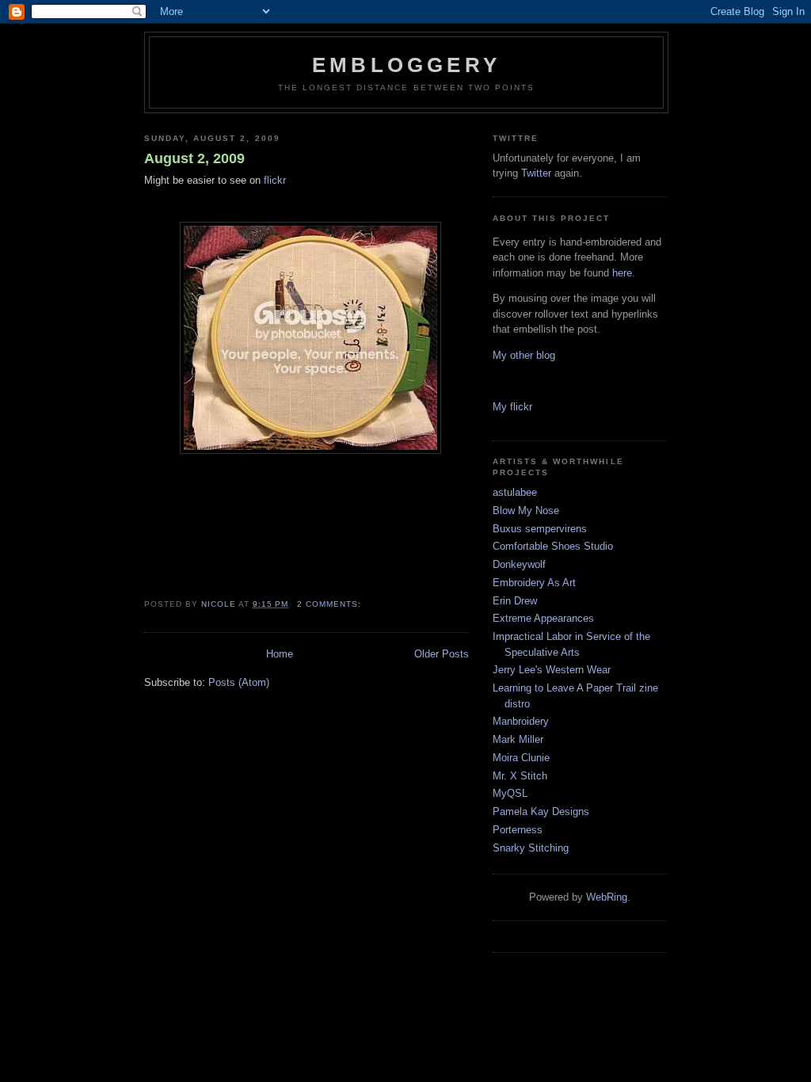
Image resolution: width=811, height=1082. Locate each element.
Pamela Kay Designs (541, 811)
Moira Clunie (521, 758)
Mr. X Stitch (520, 776)
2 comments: (330, 604)
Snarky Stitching (531, 848)
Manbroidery (521, 721)
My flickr (512, 407)
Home (279, 654)
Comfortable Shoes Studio (553, 546)
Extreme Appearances (543, 618)
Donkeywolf (519, 564)
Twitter (536, 173)
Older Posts (441, 654)
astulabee (515, 492)
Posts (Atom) (238, 682)
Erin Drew (515, 601)
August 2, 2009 (194, 158)
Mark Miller (518, 739)
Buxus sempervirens (540, 529)
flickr (275, 180)
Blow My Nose (526, 510)
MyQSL (510, 793)
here (622, 273)
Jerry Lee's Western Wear (552, 670)
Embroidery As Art (534, 583)
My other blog (524, 355)
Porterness (518, 830)
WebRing (606, 897)
